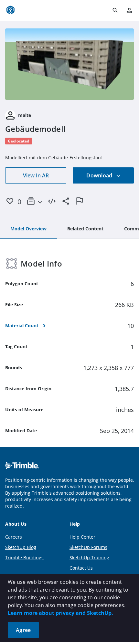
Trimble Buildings (24, 557)
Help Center (82, 537)
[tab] (28, 229)
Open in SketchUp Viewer (69, 64)
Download (99, 175)
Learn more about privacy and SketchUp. (60, 612)
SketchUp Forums (88, 547)
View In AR (36, 175)
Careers (13, 537)
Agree (23, 630)
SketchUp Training (89, 557)
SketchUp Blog (20, 547)
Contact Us (81, 568)
